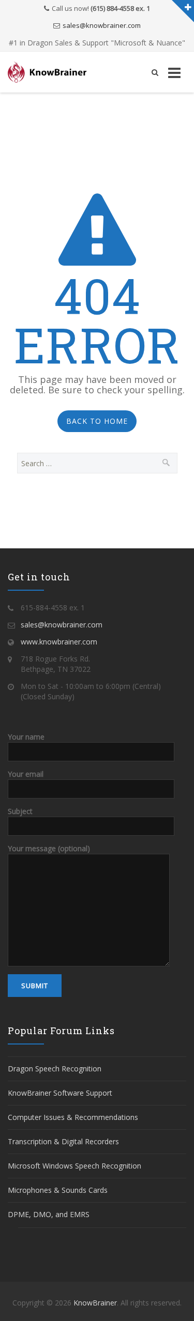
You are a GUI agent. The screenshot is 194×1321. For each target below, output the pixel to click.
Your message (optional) (49, 848)
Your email (25, 774)
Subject (20, 811)
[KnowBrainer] (47, 72)
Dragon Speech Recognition (54, 1068)
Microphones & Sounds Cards (58, 1190)
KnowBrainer (95, 1303)
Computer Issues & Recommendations (73, 1117)
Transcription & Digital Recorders (63, 1141)
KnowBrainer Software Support (60, 1093)
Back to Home (97, 421)
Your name (26, 737)
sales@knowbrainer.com (102, 25)
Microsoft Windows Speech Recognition (74, 1166)
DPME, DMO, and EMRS (48, 1214)
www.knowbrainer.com (59, 642)
